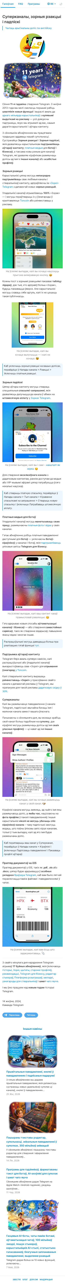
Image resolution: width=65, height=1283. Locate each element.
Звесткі (17, 1279)
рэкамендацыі (10, 973)
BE (52, 3)
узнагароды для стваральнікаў (19, 981)
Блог (25, 1279)
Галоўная (8, 3)
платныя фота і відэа (39, 525)
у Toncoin (20, 670)
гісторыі (7, 970)
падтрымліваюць (51, 542)
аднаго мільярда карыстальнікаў (21, 115)
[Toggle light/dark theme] (60, 4)
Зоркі (16, 970)
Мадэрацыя (46, 1279)
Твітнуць (31, 1015)
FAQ (20, 3)
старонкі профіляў (41, 970)
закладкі (48, 977)
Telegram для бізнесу (32, 973)
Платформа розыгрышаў (28, 977)
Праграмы (34, 3)
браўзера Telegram (25, 875)
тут (37, 645)
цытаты (25, 970)
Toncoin (24, 200)
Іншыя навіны (32, 1028)
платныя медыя (34, 147)
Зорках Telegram (40, 397)
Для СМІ (34, 1279)
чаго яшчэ (52, 981)
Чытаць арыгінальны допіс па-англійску (28, 28)
